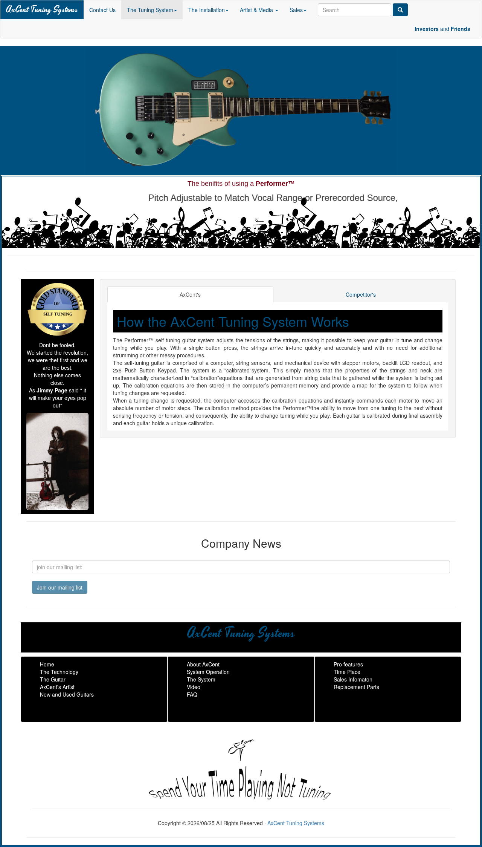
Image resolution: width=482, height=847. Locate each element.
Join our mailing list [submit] (59, 587)
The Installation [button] (206, 10)
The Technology (59, 671)
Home (47, 664)
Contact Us (102, 10)
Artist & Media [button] (257, 10)
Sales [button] (296, 10)
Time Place (347, 671)
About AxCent (203, 664)
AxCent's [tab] (190, 294)
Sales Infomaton (353, 679)
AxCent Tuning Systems (42, 9)
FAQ (192, 694)
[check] (400, 9)
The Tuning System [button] (150, 10)
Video (193, 687)
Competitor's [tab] (361, 294)
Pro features (348, 664)
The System (201, 679)
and (442, 28)
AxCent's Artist (57, 687)
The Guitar (53, 679)
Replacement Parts (356, 687)
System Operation (208, 671)
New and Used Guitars (67, 694)
